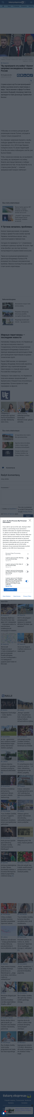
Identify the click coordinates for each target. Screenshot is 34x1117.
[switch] (27, 558)
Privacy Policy (27, 596)
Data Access (16, 596)
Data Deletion (7, 596)
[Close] (30, 521)
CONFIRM (10, 589)
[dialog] (17, 558)
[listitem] (17, 554)
